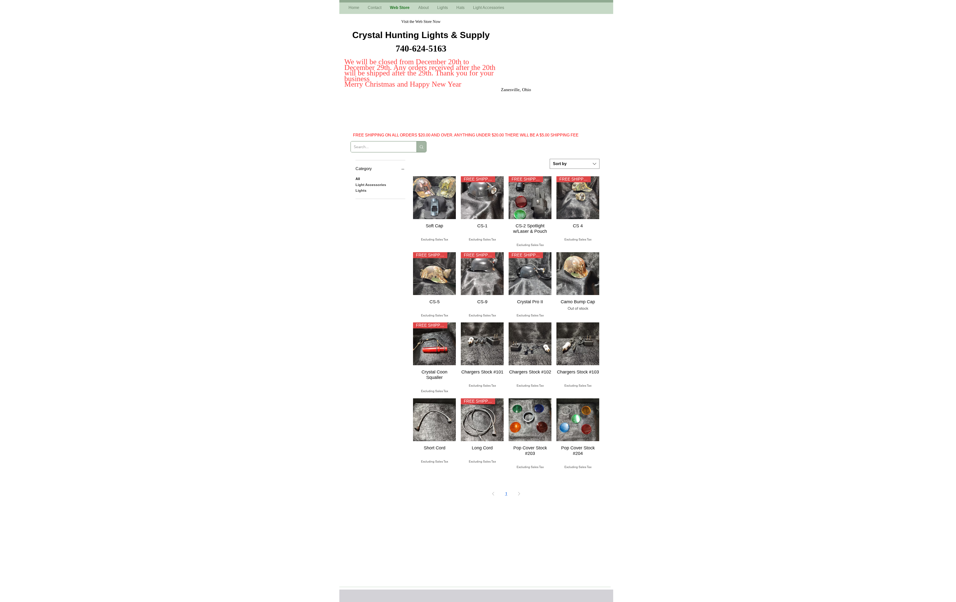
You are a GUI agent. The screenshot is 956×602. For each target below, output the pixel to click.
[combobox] (574, 164)
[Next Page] (519, 494)
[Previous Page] (493, 494)
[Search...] (421, 146)
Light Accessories (371, 185)
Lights (361, 190)
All (358, 179)
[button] (952, 269)
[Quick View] (434, 197)
